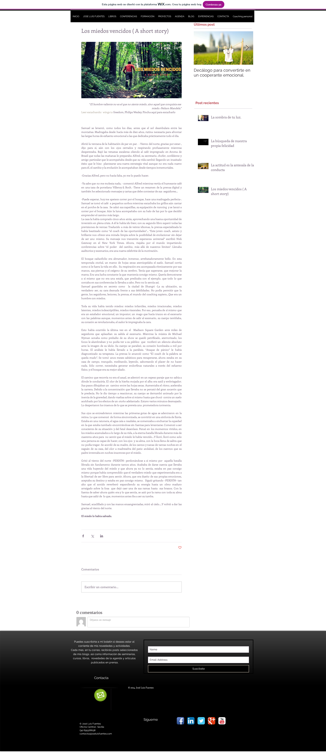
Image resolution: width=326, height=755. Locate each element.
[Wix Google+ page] (211, 720)
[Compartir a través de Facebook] (83, 536)
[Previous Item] (199, 48)
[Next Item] (247, 48)
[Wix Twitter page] (201, 720)
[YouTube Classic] (222, 720)
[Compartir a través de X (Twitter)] (92, 536)
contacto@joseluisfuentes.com (96, 733)
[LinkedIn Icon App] (191, 720)
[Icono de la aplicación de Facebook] (180, 720)
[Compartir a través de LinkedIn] (101, 536)
